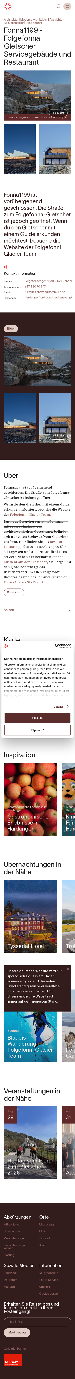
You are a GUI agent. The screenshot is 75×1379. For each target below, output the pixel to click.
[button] (67, 6)
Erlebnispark (34, 23)
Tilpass (35, 729)
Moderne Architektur (34, 20)
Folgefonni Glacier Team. (30, 515)
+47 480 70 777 (35, 287)
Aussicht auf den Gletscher (25, 562)
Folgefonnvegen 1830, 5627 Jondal (48, 281)
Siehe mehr (14, 592)
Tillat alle (37, 718)
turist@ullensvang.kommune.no (45, 292)
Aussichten (57, 20)
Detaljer (59, 706)
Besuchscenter (14, 23)
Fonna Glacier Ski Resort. (24, 582)
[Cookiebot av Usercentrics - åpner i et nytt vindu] (55, 646)
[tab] (11, 328)
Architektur (11, 20)
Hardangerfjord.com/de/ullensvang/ (48, 297)
